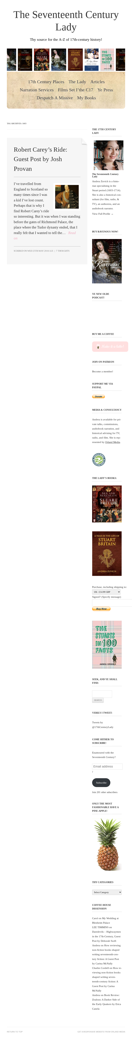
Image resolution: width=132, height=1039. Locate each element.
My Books (86, 98)
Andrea (96, 945)
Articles (97, 82)
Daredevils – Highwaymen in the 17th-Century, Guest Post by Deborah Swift (106, 936)
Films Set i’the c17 (75, 90)
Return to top (15, 1032)
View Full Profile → (102, 213)
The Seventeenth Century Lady (66, 21)
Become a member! (102, 371)
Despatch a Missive (55, 98)
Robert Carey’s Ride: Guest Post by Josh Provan (40, 159)
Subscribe (101, 782)
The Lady (77, 82)
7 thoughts (62, 251)
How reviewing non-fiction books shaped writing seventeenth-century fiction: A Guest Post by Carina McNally (106, 954)
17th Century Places (46, 82)
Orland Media (112, 442)
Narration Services (37, 90)
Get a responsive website (91, 1032)
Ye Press (105, 90)
